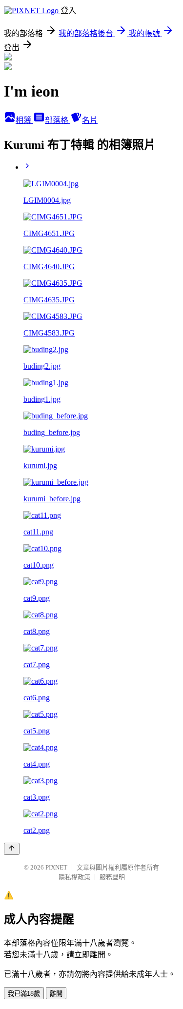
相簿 (24, 120)
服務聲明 (112, 877)
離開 (56, 993)
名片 (90, 120)
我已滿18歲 (24, 993)
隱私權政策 (74, 877)
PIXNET (56, 867)
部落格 (57, 120)
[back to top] (12, 849)
